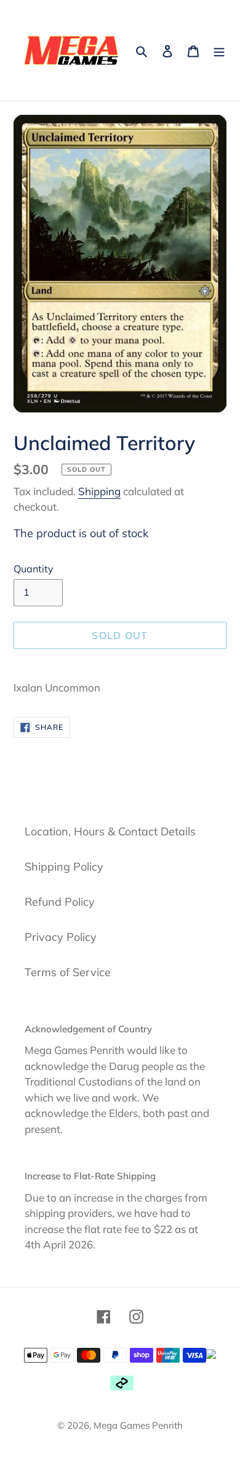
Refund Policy (60, 902)
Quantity (34, 568)
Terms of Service (68, 972)
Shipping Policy (64, 866)
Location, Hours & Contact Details (110, 831)
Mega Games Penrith (138, 1425)
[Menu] (219, 50)
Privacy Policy (61, 937)
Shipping (99, 491)
